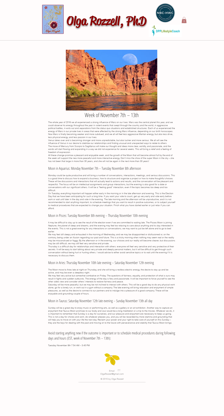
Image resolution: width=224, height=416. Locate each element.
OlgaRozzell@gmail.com (112, 374)
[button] (184, 20)
